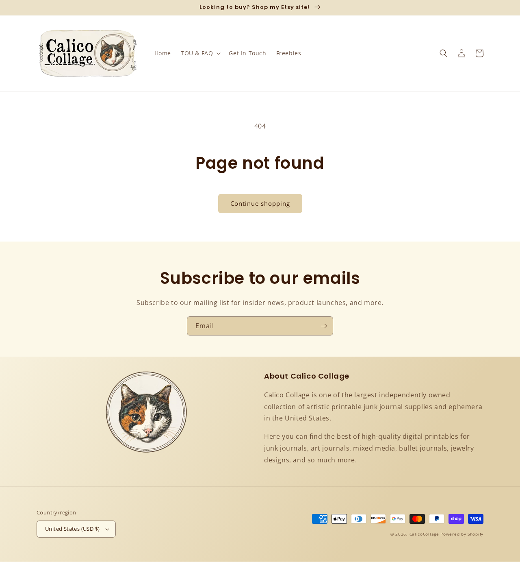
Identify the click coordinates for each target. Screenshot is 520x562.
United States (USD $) (72, 528)
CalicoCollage (424, 534)
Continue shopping (260, 203)
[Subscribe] (324, 325)
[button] (200, 53)
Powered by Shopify (461, 534)
